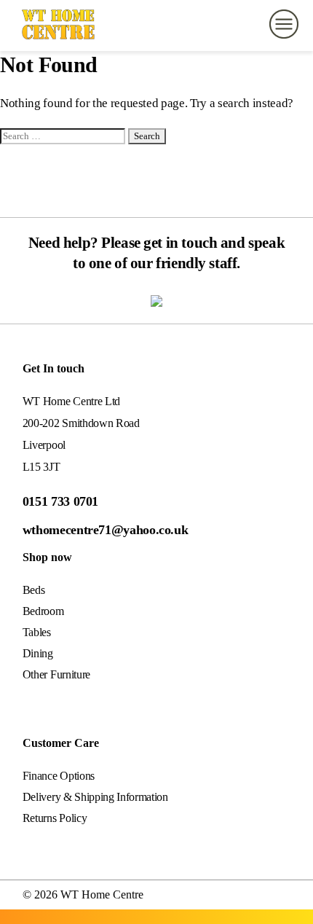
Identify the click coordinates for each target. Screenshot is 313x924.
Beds (34, 590)
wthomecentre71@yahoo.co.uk (106, 529)
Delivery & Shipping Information (95, 797)
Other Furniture (56, 674)
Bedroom (43, 611)
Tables (37, 632)
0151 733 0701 (60, 501)
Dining (38, 653)
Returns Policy (55, 818)
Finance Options (59, 776)
